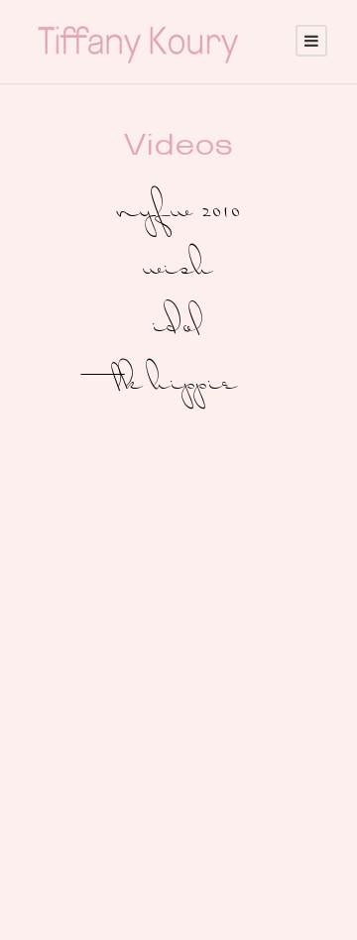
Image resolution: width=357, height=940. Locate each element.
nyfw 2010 (179, 212)
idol (179, 328)
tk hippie (178, 385)
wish (179, 270)
